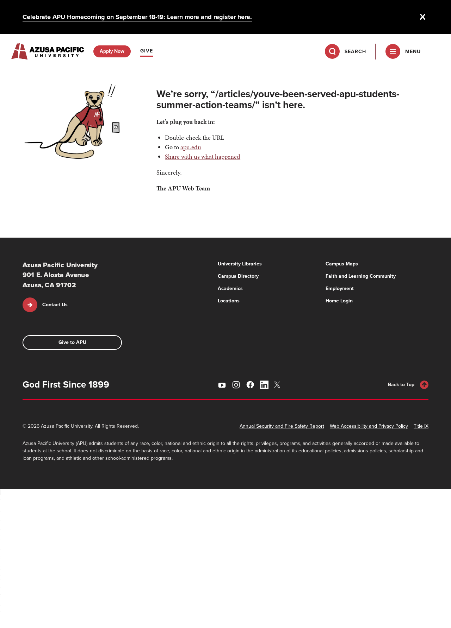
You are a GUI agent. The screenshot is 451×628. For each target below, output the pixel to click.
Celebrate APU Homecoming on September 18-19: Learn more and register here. (137, 16)
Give (146, 51)
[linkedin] (264, 385)
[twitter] (278, 385)
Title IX (421, 426)
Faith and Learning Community (361, 276)
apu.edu (190, 147)
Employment (340, 288)
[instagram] (236, 385)
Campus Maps (342, 264)
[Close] (422, 17)
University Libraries (240, 264)
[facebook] (250, 385)
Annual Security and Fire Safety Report (282, 426)
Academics (230, 288)
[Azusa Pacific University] (47, 51)
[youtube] (222, 385)
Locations (229, 300)
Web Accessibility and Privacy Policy (369, 426)
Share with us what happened (202, 156)
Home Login (339, 300)
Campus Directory (238, 276)
